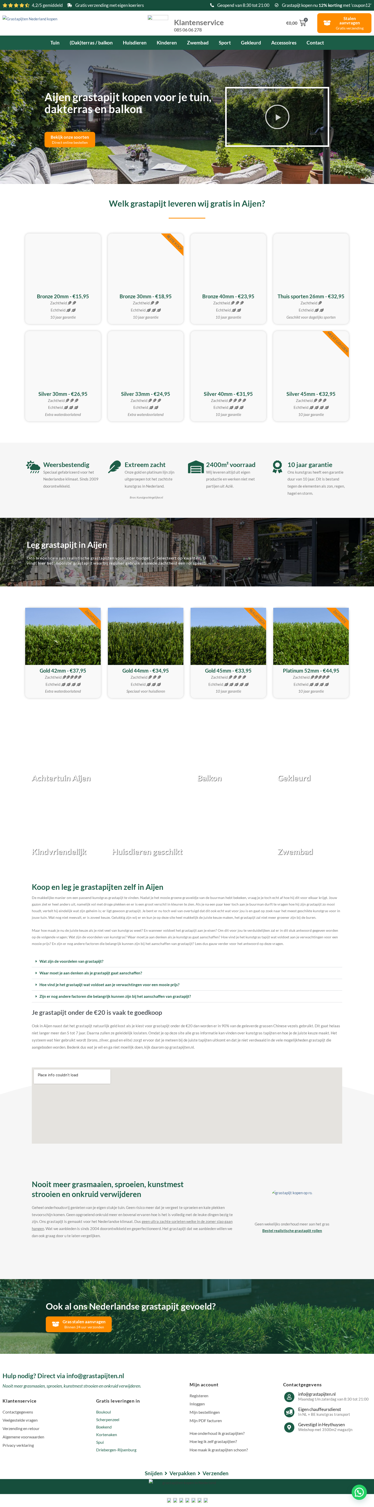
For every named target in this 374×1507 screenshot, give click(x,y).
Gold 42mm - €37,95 (63, 670)
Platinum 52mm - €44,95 (311, 670)
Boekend (104, 1426)
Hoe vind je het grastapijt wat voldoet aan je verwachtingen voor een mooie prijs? (109, 984)
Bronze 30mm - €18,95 (146, 296)
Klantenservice (199, 25)
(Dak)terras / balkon (91, 42)
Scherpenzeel (107, 1419)
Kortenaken (106, 1434)
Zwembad (198, 42)
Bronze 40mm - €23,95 (228, 296)
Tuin (55, 42)
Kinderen (167, 42)
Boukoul (103, 1411)
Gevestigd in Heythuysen (321, 1424)
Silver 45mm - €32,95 (311, 394)
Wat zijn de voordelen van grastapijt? (71, 961)
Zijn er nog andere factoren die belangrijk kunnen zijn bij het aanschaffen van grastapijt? (115, 996)
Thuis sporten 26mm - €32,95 (311, 296)
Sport (225, 42)
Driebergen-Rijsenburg (116, 1449)
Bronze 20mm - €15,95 (63, 296)
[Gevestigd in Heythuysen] (289, 1427)
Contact (315, 42)
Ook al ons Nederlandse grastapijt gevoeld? (131, 1306)
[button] (277, 117)
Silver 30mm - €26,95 (63, 394)
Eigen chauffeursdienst (319, 1409)
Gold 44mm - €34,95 (145, 670)
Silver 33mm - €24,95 (145, 394)
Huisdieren (135, 42)
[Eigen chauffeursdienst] (289, 1412)
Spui (100, 1442)
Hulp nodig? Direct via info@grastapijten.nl (63, 1375)
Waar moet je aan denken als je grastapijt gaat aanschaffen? (90, 973)
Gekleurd (251, 42)
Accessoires (283, 42)
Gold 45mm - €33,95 (228, 670)
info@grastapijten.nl (317, 1394)
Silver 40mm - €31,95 (228, 394)
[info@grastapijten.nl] (289, 1397)
